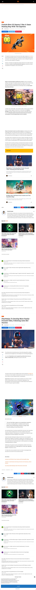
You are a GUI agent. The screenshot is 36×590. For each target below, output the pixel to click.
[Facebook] (2, 59)
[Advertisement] (18, 13)
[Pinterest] (2, 66)
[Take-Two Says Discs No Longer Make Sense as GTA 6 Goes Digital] (9, 243)
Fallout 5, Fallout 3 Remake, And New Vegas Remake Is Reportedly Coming (18, 267)
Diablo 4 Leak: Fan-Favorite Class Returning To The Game (19, 280)
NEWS (3, 22)
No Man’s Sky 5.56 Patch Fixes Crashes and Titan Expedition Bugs (17, 459)
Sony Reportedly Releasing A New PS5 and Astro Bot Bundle (16, 465)
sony (11, 469)
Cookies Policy (18, 588)
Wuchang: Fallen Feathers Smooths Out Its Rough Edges (19, 552)
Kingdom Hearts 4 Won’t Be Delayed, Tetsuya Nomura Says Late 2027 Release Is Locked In (26, 234)
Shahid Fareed (10, 211)
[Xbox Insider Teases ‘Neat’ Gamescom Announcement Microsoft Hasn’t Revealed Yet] (9, 227)
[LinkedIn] (2, 63)
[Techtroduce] (18, 1)
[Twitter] (2, 61)
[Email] (2, 68)
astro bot (3, 469)
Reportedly (20, 416)
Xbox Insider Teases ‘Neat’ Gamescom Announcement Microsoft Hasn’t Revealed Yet (9, 234)
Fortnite (30, 56)
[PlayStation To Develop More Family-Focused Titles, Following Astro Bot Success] (18, 348)
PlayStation (8, 469)
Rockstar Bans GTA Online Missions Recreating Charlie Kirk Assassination (18, 260)
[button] (34, 576)
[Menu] (2, 2)
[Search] (33, 2)
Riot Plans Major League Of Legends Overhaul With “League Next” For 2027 (22, 273)
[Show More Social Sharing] (23, 31)
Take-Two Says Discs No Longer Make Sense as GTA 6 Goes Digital (9, 249)
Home (2, 4)
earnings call (30, 373)
